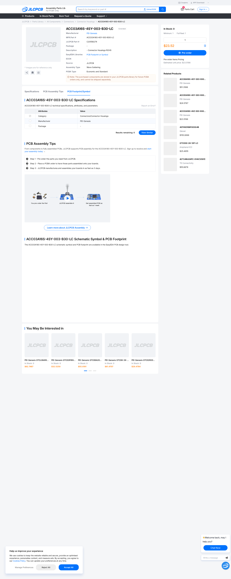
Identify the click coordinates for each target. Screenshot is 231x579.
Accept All (68, 567)
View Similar (147, 132)
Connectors (69, 21)
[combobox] (108, 9)
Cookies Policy (19, 561)
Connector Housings (86, 21)
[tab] (32, 91)
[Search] (162, 9)
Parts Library (38, 21)
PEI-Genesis (92, 33)
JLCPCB (25, 21)
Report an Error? (148, 105)
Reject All (46, 567)
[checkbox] (30, 116)
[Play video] (67, 198)
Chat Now (215, 547)
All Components (54, 21)
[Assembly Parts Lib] (32, 9)
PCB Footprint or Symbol (97, 54)
